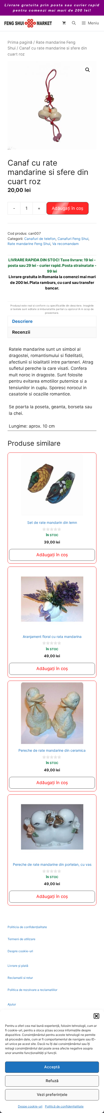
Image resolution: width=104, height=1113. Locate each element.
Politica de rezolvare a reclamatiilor (32, 990)
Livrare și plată (18, 966)
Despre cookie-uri (20, 951)
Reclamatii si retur (20, 978)
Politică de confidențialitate (64, 1106)
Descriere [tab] (22, 321)
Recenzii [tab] (21, 332)
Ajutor (12, 1004)
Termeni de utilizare (21, 939)
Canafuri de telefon (40, 239)
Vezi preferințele (52, 1094)
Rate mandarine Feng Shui (29, 244)
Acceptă (52, 1067)
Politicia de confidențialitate (27, 927)
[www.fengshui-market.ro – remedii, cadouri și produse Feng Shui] (28, 23)
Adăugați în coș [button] (52, 554)
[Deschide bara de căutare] (74, 23)
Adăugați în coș (67, 208)
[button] (96, 1016)
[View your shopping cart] (64, 23)
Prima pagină (20, 42)
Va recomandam (65, 244)
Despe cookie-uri (30, 1106)
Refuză (52, 1080)
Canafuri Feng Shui (73, 239)
